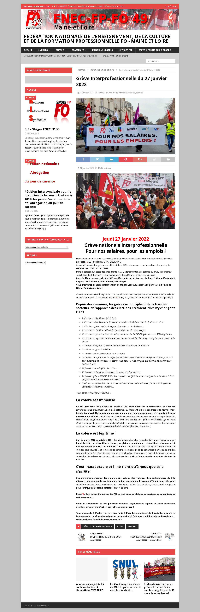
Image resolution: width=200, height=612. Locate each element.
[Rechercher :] (160, 61)
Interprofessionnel (127, 92)
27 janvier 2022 (86, 92)
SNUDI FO (43, 50)
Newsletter (126, 50)
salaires (139, 92)
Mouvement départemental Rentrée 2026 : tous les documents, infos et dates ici (60, 56)
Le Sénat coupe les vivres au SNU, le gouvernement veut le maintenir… (125, 587)
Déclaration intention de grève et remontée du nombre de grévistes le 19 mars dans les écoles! (159, 588)
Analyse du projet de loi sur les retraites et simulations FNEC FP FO (90, 587)
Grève (120, 526)
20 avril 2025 (32, 211)
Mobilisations (104, 168)
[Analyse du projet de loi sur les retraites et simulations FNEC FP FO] (92, 569)
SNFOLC (60, 50)
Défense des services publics (98, 526)
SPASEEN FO (78, 50)
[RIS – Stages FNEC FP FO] (48, 111)
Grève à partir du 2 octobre (155, 50)
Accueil (28, 50)
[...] (64, 151)
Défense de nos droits (108, 92)
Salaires (132, 526)
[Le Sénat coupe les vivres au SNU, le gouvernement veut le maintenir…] (126, 569)
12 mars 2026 (33, 133)
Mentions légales (102, 50)
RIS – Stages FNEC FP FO (42, 129)
